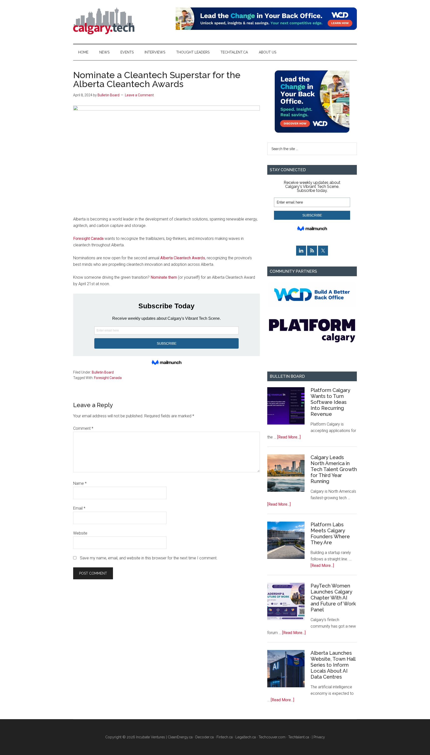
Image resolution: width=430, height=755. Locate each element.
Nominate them (164, 277)
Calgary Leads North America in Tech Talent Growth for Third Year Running (334, 469)
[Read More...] (289, 437)
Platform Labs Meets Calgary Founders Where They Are (330, 533)
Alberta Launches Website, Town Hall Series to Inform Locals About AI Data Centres (333, 665)
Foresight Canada (88, 238)
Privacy (319, 737)
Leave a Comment (139, 95)
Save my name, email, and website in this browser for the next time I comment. (148, 558)
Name (80, 483)
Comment (83, 428)
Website (80, 533)
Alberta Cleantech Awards (182, 258)
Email (79, 508)
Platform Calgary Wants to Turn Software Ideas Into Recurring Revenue (330, 402)
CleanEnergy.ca (180, 737)
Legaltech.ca (245, 737)
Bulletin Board (103, 372)
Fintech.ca (224, 737)
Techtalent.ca (298, 737)
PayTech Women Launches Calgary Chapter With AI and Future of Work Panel (333, 598)
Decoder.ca (204, 737)
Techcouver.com (272, 737)
